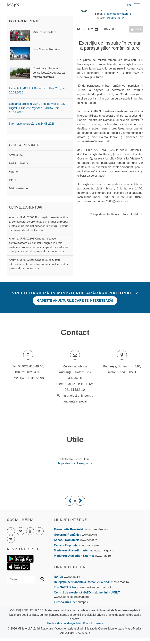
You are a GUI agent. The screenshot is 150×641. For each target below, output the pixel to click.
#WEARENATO (18, 163)
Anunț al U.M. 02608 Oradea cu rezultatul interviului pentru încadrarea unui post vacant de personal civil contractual (39, 264)
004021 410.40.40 (30, 366)
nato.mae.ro (121, 582)
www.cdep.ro (90, 545)
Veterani (14, 171)
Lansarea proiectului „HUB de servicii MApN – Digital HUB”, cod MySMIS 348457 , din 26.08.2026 (38, 108)
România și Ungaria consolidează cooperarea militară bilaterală (49, 72)
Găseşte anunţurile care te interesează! (75, 300)
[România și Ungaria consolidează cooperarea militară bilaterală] (20, 72)
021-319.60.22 (115, 17)
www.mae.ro (102, 555)
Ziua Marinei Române (46, 49)
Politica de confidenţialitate (64, 623)
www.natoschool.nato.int (95, 587)
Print (138, 29)
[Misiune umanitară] (20, 35)
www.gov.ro (89, 534)
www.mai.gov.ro (103, 550)
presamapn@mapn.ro (117, 13)
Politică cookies (93, 623)
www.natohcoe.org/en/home (71, 596)
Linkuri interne (70, 519)
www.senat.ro (88, 540)
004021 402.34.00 (27, 372)
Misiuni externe (18, 188)
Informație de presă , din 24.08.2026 (31, 123)
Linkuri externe (71, 567)
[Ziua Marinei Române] (20, 53)
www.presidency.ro (97, 529)
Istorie (13, 179)
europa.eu (84, 602)
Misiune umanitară (44, 32)
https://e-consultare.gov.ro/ (75, 463)
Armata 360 (16, 154)
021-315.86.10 (75, 389)
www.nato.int (72, 576)
